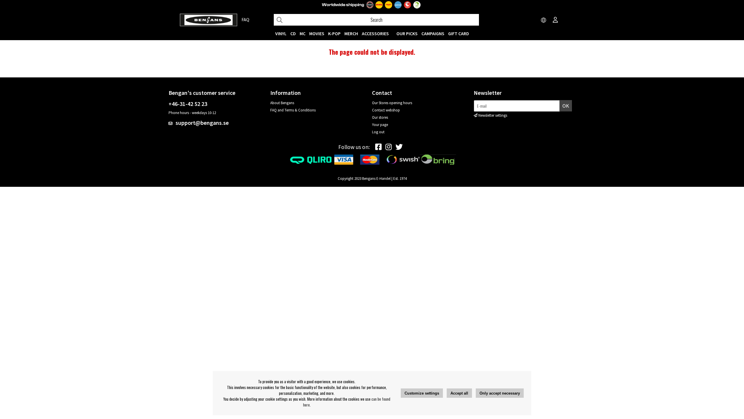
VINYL (281, 33)
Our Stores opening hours (392, 102)
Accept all (459, 393)
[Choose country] (544, 20)
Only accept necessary (500, 393)
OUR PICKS (407, 33)
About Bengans (282, 102)
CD (293, 33)
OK (565, 105)
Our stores (380, 117)
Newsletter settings (492, 115)
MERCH (351, 33)
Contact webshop (386, 110)
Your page (380, 124)
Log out (378, 131)
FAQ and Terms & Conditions (293, 110)
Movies (316, 33)
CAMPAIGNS (432, 33)
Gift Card (458, 33)
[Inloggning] (555, 20)
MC (302, 33)
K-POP (334, 33)
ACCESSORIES (375, 33)
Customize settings (422, 393)
